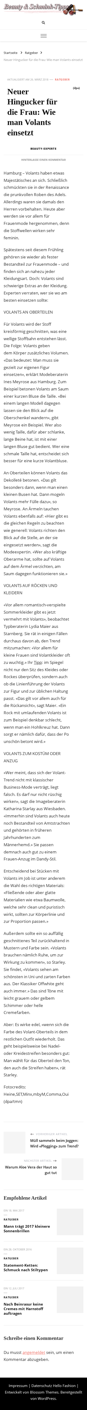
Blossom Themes (44, 1392)
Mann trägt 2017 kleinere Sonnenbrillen (27, 1228)
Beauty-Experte (43, 148)
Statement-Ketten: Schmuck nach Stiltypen (26, 1267)
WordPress (47, 1398)
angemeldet (33, 1352)
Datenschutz (41, 1385)
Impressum (18, 1385)
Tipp (38, 662)
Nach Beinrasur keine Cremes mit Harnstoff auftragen (23, 1308)
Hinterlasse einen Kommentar (43, 160)
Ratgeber (62, 79)
